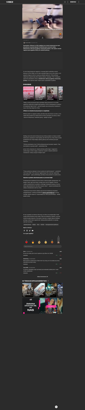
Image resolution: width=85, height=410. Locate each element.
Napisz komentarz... (28, 246)
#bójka (34, 224)
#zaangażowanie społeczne (52, 224)
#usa (38, 224)
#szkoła (42, 224)
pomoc (48, 192)
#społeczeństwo (27, 224)
